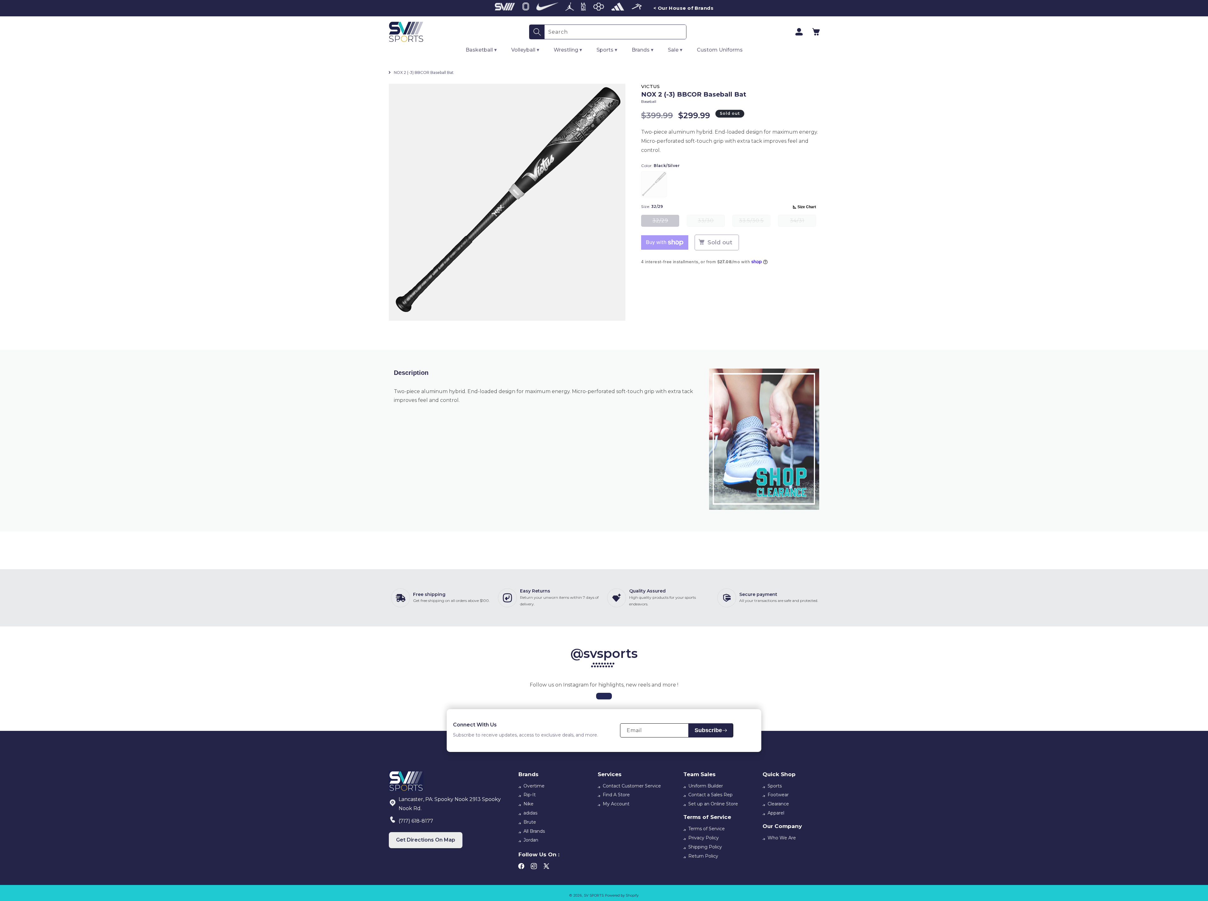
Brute (529, 822)
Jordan (530, 840)
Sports (775, 786)
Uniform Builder (705, 786)
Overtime (534, 786)
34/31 (803, 222)
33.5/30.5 (754, 222)
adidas (530, 813)
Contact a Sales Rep (710, 795)
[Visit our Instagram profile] (604, 696)
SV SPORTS (594, 895)
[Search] (537, 32)
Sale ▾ (675, 50)
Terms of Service (706, 828)
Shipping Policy (705, 847)
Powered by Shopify (622, 895)
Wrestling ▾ (568, 50)
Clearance (778, 804)
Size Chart (806, 207)
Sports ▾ (606, 50)
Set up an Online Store (713, 804)
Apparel (776, 813)
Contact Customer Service (632, 786)
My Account (616, 804)
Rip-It (529, 795)
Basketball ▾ (481, 50)
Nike (528, 804)
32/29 (665, 222)
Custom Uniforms (720, 50)
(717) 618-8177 (416, 821)
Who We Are (782, 838)
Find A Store (616, 795)
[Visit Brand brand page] (505, 8)
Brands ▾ (642, 50)
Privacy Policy (703, 838)
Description (411, 372)
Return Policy (703, 856)
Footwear (778, 795)
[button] (816, 32)
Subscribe (708, 730)
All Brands (534, 831)
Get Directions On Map (425, 840)
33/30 (711, 222)
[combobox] (615, 32)
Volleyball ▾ (525, 50)
